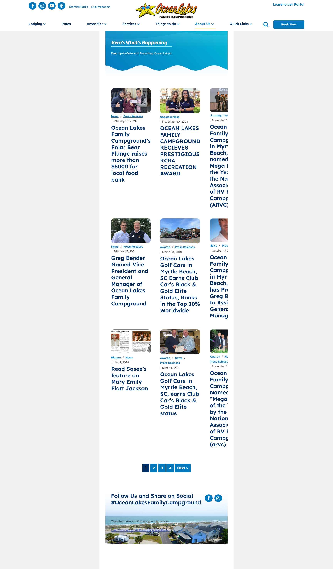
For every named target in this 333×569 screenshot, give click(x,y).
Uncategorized (170, 116)
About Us (202, 24)
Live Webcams (100, 6)
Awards (165, 246)
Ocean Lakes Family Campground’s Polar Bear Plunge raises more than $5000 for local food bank (131, 153)
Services (129, 24)
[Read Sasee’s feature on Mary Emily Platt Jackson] (131, 341)
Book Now (289, 24)
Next (182, 468)
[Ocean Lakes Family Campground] (166, 10)
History (116, 357)
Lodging (35, 24)
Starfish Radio (78, 6)
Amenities (95, 24)
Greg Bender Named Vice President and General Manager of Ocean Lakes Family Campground (129, 280)
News (115, 116)
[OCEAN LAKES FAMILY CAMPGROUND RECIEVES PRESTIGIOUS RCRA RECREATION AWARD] (180, 100)
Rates (66, 24)
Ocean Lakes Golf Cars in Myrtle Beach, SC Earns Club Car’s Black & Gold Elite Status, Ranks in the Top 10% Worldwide (180, 284)
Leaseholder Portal (288, 4)
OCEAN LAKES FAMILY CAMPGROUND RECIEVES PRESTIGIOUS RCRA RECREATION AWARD (180, 151)
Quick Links (239, 24)
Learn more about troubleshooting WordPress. (140, 530)
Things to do (165, 24)
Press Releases (133, 116)
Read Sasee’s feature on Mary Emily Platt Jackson (129, 378)
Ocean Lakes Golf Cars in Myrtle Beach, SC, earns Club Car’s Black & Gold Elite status (179, 394)
